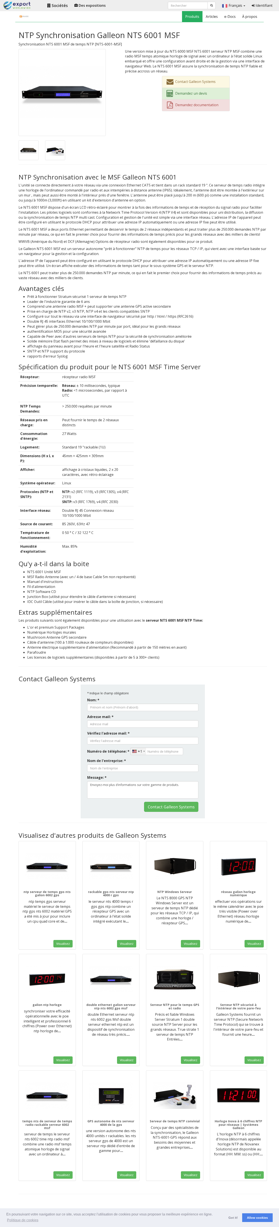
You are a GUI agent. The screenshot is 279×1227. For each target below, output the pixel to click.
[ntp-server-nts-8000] (174, 979)
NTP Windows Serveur (174, 892)
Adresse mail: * (100, 716)
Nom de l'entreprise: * (106, 760)
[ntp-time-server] (174, 1095)
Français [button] (236, 5)
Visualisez (63, 944)
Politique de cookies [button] (22, 1220)
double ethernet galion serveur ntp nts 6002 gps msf (111, 1006)
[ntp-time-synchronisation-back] (29, 150)
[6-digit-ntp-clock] (47, 979)
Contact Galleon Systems (171, 806)
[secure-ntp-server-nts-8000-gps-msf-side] (238, 979)
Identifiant (263, 5)
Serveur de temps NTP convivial (175, 1121)
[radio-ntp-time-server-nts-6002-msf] (47, 1095)
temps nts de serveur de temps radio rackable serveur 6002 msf (47, 1124)
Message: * (97, 777)
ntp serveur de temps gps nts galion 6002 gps (47, 893)
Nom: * (93, 700)
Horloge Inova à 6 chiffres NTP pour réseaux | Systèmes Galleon (238, 1124)
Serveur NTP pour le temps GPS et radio (174, 1006)
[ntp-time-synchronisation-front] (62, 92)
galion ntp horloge (47, 1005)
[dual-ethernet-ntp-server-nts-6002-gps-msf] (111, 979)
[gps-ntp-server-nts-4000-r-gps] (111, 866)
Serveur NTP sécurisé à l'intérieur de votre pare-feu (238, 1006)
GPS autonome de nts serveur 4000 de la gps (110, 1122)
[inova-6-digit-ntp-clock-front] (238, 1095)
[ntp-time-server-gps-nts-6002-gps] (47, 866)
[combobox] (138, 751)
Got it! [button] (233, 1217)
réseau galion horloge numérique (238, 893)
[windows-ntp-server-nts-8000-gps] (174, 866)
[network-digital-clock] (238, 866)
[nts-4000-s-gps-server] (111, 1095)
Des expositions (92, 5)
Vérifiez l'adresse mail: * (108, 733)
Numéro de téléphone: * (108, 751)
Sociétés (59, 5)
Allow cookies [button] (257, 1217)
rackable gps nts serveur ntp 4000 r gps (111, 893)
